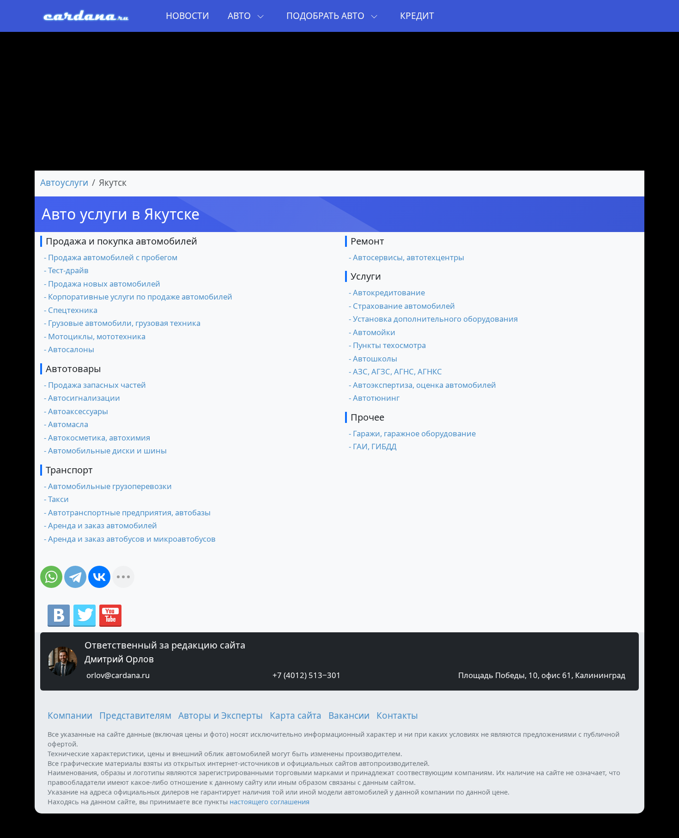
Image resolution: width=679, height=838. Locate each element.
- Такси (56, 499)
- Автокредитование (387, 292)
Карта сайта (295, 716)
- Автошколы (373, 358)
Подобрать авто (326, 16)
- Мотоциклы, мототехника (95, 336)
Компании (70, 716)
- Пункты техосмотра (387, 345)
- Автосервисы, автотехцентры (406, 257)
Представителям (135, 716)
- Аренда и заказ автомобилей (100, 525)
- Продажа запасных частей (95, 384)
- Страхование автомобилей (402, 305)
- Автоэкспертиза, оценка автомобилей (422, 384)
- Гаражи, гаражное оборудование (412, 433)
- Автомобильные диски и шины (105, 450)
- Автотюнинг (374, 397)
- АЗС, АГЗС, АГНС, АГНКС (395, 371)
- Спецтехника (70, 310)
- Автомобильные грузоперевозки (108, 486)
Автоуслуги (64, 183)
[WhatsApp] (51, 577)
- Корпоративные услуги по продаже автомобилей (138, 296)
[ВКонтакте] (99, 577)
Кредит (417, 16)
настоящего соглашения (269, 801)
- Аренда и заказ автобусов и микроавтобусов (130, 538)
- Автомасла (66, 424)
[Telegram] (75, 577)
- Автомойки (372, 332)
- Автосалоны (69, 349)
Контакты (397, 716)
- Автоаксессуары (76, 411)
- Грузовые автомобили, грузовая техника (122, 323)
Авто (240, 16)
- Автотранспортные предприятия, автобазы (127, 512)
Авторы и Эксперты (220, 716)
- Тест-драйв (66, 270)
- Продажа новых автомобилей (102, 283)
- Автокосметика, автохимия (97, 437)
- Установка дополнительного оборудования (433, 318)
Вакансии (349, 716)
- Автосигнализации (82, 397)
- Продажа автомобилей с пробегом (110, 257)
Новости (187, 16)
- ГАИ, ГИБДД (372, 446)
